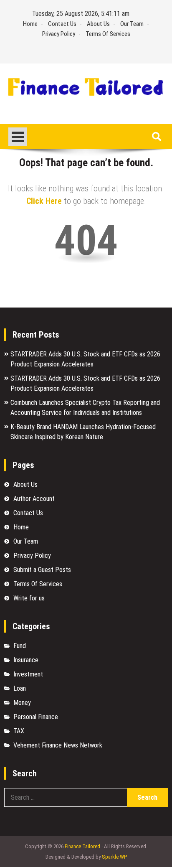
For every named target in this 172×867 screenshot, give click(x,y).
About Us (98, 24)
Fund (19, 646)
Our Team (132, 24)
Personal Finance (35, 717)
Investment (28, 674)
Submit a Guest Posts (42, 570)
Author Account (34, 499)
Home (30, 24)
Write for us (29, 598)
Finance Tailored (82, 846)
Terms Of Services (108, 34)
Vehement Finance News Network (57, 745)
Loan (19, 688)
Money (22, 703)
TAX (18, 731)
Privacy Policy (58, 34)
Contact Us (62, 24)
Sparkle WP (114, 857)
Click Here (44, 201)
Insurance (25, 660)
